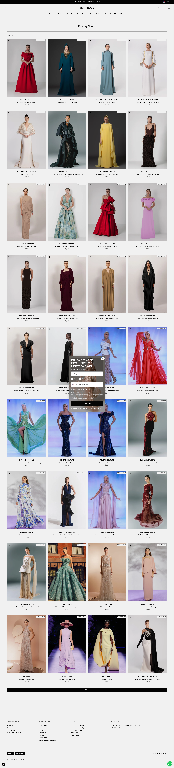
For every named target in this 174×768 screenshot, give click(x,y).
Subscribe (87, 403)
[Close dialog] (102, 358)
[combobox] (74, 384)
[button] (3, 764)
